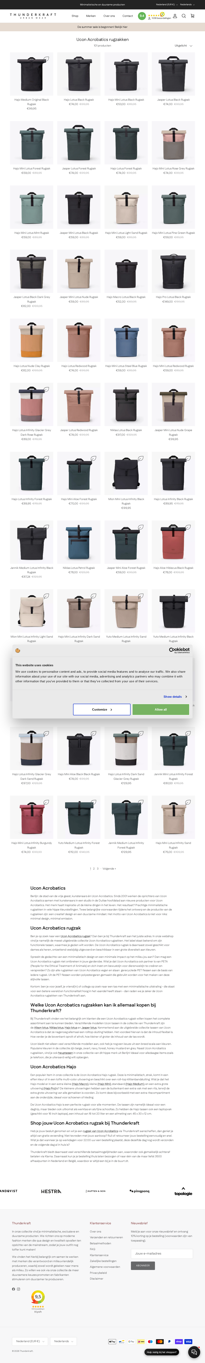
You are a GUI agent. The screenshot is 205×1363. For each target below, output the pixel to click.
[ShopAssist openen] (194, 1352)
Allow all (161, 709)
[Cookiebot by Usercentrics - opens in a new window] (172, 651)
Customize (99, 709)
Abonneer (81, 1334)
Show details (173, 696)
